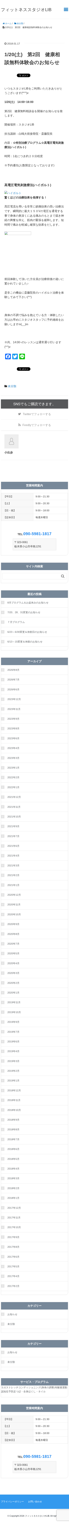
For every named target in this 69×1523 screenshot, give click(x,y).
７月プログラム (16, 622)
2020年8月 (13, 934)
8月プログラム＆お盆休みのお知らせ (27, 602)
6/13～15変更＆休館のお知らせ (24, 641)
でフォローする (37, 414)
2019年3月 (13, 1061)
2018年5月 (13, 1159)
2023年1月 (13, 767)
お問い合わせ (35, 1501)
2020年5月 (13, 953)
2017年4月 (13, 1276)
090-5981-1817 (37, 533)
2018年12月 (14, 1090)
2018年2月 (13, 1188)
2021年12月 (14, 797)
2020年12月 (14, 894)
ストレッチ (12, 1387)
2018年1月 (13, 1198)
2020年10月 (14, 914)
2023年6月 (13, 738)
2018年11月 (14, 1100)
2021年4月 (13, 855)
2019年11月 (14, 1002)
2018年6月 (13, 1149)
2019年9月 (13, 1022)
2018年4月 (13, 1168)
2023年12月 (14, 699)
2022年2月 (13, 777)
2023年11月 (14, 709)
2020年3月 (13, 973)
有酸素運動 (61, 1387)
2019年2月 (13, 1070)
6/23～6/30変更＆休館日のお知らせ (27, 631)
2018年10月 (14, 1110)
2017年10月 (14, 1227)
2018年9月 (13, 1119)
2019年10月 (14, 1012)
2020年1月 (13, 992)
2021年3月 (13, 865)
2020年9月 (13, 924)
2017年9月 (13, 1237)
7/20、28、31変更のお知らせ (23, 612)
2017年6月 (13, 1256)
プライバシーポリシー (12, 1501)
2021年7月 (13, 836)
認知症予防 (7, 1391)
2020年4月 (13, 963)
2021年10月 (14, 816)
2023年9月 (13, 718)
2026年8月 (13, 669)
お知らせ (12, 1314)
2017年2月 (13, 1286)
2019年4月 (13, 1051)
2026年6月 (13, 689)
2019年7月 (13, 1031)
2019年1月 (13, 1080)
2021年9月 (13, 826)
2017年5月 (13, 1266)
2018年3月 (13, 1178)
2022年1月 (13, 787)
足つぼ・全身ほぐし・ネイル (29, 1391)
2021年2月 (13, 875)
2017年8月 (13, 1246)
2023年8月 (13, 728)
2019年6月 (13, 1041)
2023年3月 (13, 758)
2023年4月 (13, 748)
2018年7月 (13, 1139)
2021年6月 (13, 845)
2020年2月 (13, 982)
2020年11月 (14, 904)
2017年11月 (14, 1217)
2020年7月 (13, 943)
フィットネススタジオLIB (26, 9)
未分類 (12, 386)
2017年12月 (14, 1207)
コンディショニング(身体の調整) (36, 1387)
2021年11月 (14, 806)
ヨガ (3, 1387)
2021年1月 (13, 885)
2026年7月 (13, 679)
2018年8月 (13, 1129)
